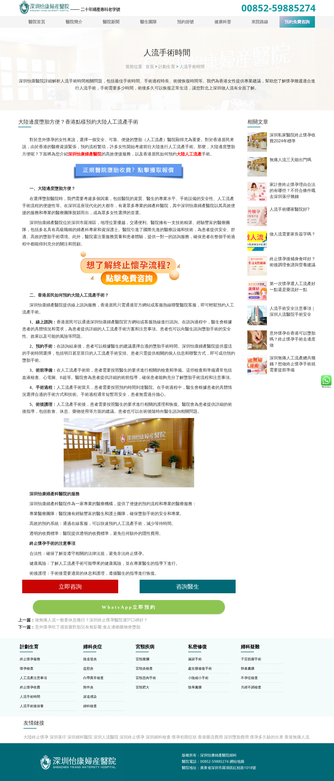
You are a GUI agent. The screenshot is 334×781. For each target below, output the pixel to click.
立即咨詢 (70, 586)
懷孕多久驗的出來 (266, 737)
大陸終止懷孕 (36, 737)
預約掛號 (185, 22)
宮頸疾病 (145, 646)
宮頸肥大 (142, 687)
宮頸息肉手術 (146, 677)
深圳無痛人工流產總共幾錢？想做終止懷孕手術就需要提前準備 (292, 364)
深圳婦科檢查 (158, 737)
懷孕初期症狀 (184, 737)
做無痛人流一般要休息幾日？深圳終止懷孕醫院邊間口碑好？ (91, 620)
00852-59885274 (278, 8)
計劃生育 (166, 66)
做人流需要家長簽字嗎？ (292, 234)
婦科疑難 (250, 646)
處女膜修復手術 (200, 668)
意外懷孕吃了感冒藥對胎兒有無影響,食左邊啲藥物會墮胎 (87, 627)
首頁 (150, 66)
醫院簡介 (74, 22)
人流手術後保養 (32, 706)
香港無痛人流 (296, 737)
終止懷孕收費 (30, 687)
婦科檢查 (90, 706)
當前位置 (134, 66)
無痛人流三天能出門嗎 (290, 160)
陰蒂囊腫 (195, 687)
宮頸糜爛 (142, 659)
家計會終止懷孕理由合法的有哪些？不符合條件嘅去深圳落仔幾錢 (292, 190)
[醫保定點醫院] (69, 7)
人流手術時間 (192, 66)
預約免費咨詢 (297, 22)
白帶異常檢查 (93, 677)
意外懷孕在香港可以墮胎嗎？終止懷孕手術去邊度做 (292, 339)
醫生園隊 (148, 22)
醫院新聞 (111, 22)
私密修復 (197, 646)
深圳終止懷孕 (132, 737)
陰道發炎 (90, 659)
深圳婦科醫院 (79, 737)
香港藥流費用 (210, 737)
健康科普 (222, 22)
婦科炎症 (92, 646)
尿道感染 (90, 696)
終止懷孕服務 (30, 659)
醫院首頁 (36, 22)
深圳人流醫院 (105, 737)
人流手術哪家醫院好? (289, 209)
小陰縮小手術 (198, 677)
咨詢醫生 (187, 586)
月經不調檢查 (251, 687)
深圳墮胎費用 (236, 737)
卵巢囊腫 (247, 668)
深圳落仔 (58, 737)
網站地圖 (237, 761)
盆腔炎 (88, 668)
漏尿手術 (195, 659)
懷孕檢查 (26, 668)
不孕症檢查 (249, 677)
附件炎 (88, 687)
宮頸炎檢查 (144, 668)
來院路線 (260, 22)
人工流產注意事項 (33, 677)
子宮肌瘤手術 (251, 659)
